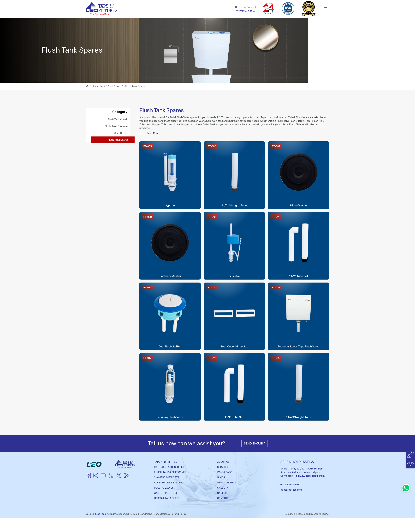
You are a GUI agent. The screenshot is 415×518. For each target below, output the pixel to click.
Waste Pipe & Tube (166, 493)
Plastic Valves (164, 487)
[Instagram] (95, 477)
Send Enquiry (254, 443)
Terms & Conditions (141, 513)
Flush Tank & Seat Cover (170, 472)
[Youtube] (103, 477)
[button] (410, 454)
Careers (222, 493)
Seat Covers (121, 133)
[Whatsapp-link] (406, 488)
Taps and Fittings (165, 461)
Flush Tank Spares (118, 139)
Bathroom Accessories (169, 467)
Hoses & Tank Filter (166, 498)
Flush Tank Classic (118, 119)
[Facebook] (88, 477)
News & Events (226, 482)
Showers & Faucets (166, 477)
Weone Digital (321, 513)
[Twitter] (119, 477)
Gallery (222, 487)
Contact (222, 498)
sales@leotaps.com (291, 489)
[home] (87, 86)
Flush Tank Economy (116, 126)
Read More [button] (153, 133)
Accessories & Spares (168, 482)
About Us (223, 461)
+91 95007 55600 (290, 484)
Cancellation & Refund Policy (170, 513)
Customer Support (245, 9)
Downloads (224, 472)
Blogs (221, 477)
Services (223, 467)
